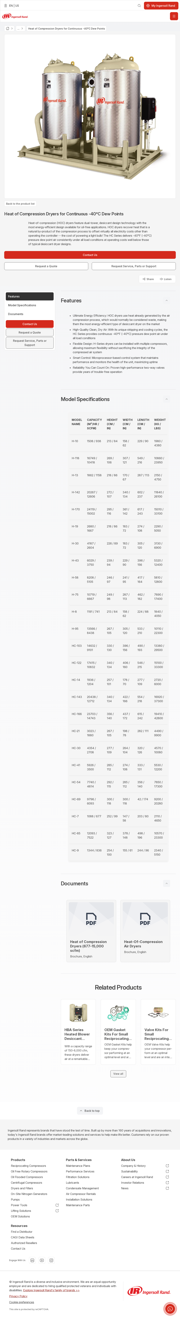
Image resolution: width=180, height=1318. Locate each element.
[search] (139, 6)
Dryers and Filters (22, 1188)
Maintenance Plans (78, 1166)
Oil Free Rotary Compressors (29, 1171)
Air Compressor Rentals (81, 1194)
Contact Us (18, 1248)
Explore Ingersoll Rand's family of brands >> (51, 1290)
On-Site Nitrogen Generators (29, 1194)
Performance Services (80, 1171)
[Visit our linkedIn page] (32, 1260)
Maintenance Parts (78, 1205)
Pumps (15, 1199)
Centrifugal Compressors (26, 1182)
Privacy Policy (18, 1296)
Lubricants (72, 1182)
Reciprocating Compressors (28, 1166)
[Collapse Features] (166, 300)
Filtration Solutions (77, 1177)
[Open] (174, 16)
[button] (118, 300)
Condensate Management (82, 1188)
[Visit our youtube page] (41, 1260)
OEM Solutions (20, 1216)
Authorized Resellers (24, 1243)
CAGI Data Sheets (22, 1237)
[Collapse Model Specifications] (166, 399)
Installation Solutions (79, 1199)
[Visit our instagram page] (51, 1260)
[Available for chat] (170, 1309)
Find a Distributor (21, 1231)
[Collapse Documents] (166, 883)
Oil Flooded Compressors (27, 1177)
